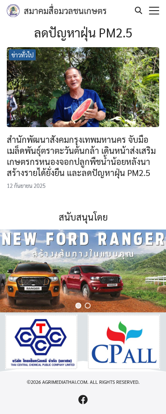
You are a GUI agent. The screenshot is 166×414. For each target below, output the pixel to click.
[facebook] (83, 399)
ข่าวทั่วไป (22, 55)
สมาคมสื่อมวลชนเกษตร (65, 10)
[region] (83, 271)
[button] (78, 306)
